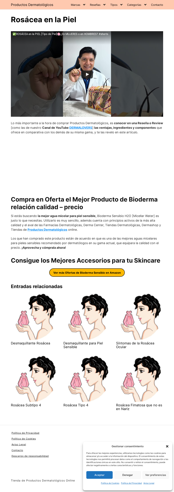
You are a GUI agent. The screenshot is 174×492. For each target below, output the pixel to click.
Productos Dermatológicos (32, 4)
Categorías (134, 4)
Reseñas (95, 4)
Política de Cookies (110, 483)
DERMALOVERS (80, 127)
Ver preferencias (155, 475)
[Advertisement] (87, 165)
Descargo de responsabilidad (30, 456)
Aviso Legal (148, 483)
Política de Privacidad (131, 483)
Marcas (75, 4)
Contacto (157, 4)
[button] (167, 446)
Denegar (127, 475)
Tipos (113, 4)
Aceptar (99, 475)
